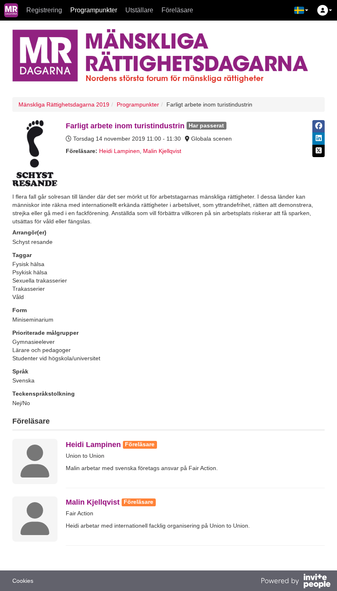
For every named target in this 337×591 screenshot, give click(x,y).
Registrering (44, 10)
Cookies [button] (22, 580)
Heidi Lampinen (119, 151)
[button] (301, 10)
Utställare (139, 10)
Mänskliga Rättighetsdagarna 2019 (63, 104)
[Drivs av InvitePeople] (295, 582)
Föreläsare (177, 10)
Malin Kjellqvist (162, 151)
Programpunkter (93, 10)
